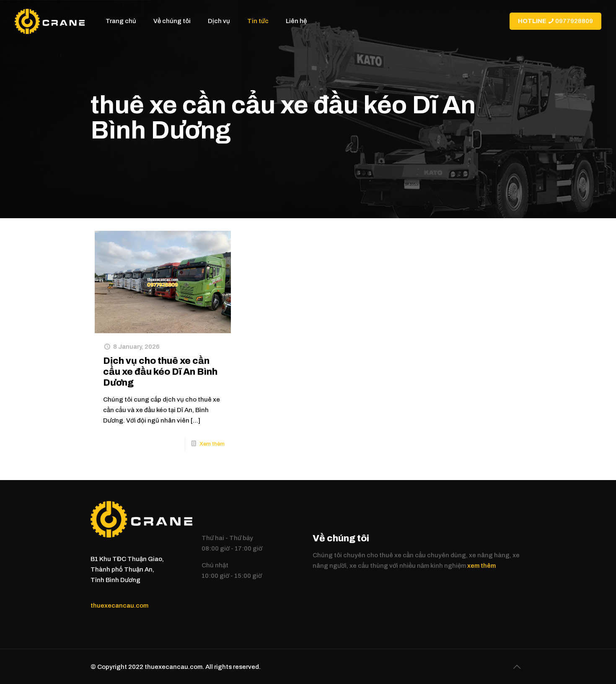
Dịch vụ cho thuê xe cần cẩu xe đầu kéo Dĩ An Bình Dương (160, 372)
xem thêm (481, 565)
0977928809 (555, 21)
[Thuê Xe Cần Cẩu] (50, 21)
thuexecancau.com (119, 605)
